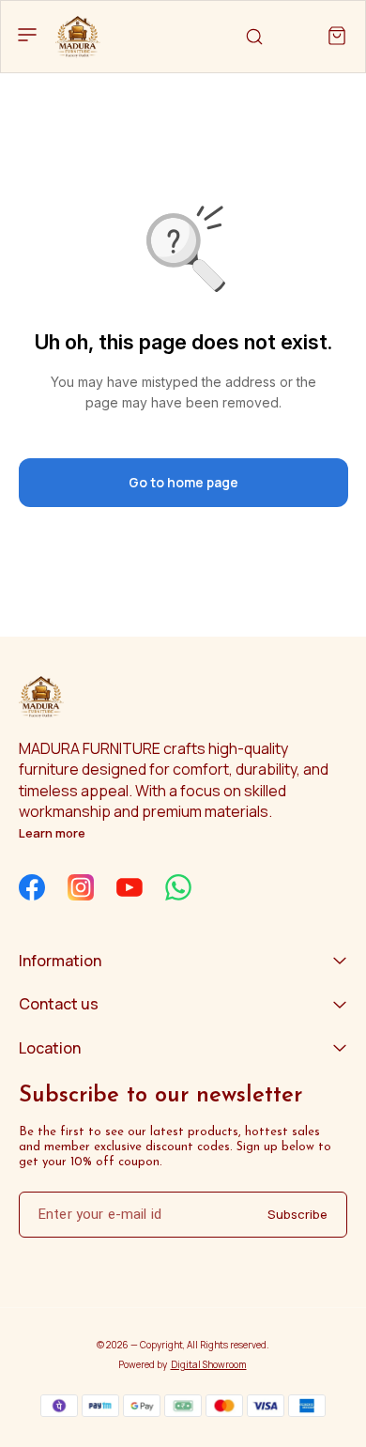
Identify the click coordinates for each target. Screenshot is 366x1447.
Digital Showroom (209, 1364)
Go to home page (183, 482)
